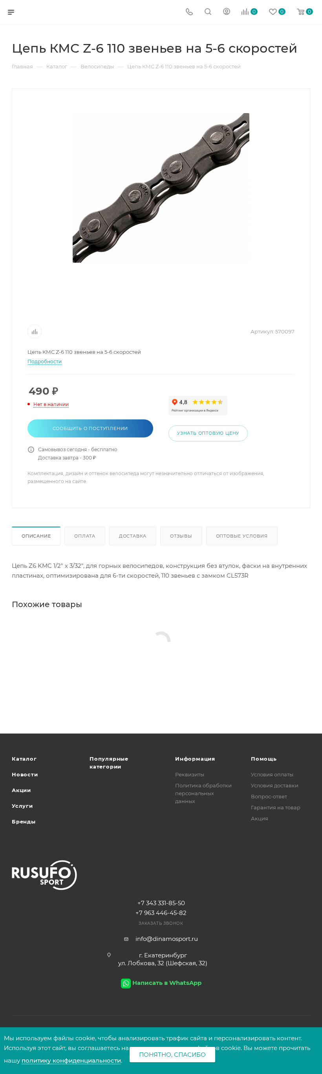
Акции (21, 790)
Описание (36, 536)
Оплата (84, 536)
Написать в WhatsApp (166, 982)
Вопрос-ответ (269, 796)
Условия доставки (274, 785)
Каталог (24, 759)
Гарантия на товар (275, 807)
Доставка (132, 536)
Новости (25, 774)
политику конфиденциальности (71, 1060)
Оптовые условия (242, 536)
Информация (195, 759)
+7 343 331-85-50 (161, 903)
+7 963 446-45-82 (161, 913)
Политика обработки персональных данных (203, 793)
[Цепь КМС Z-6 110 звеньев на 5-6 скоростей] (161, 187)
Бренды (24, 821)
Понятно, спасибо (172, 1054)
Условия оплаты (272, 774)
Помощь (264, 759)
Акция (259, 818)
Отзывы (181, 536)
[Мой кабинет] (226, 12)
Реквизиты (189, 774)
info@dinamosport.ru (166, 938)
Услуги (22, 806)
